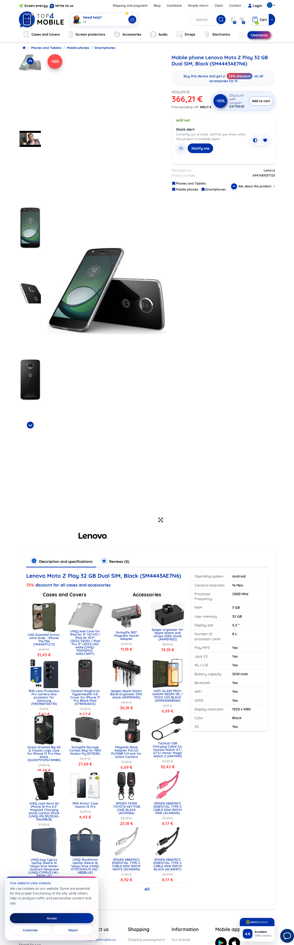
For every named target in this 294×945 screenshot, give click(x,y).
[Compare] (255, 140)
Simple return (198, 5)
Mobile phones (78, 48)
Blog (157, 5)
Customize (30, 930)
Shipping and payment (130, 5)
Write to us (64, 5)
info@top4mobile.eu (100, 939)
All (147, 889)
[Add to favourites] (265, 140)
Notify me (200, 148)
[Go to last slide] (30, 61)
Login (257, 5)
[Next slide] (30, 425)
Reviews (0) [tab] (118, 561)
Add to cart (261, 101)
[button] (30, 91)
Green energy (36, 5)
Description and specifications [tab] (65, 561)
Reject (73, 930)
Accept (52, 918)
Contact (235, 5)
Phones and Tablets (46, 48)
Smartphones (104, 48)
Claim (219, 5)
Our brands (181, 939)
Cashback (174, 5)
